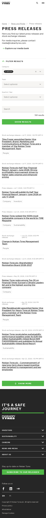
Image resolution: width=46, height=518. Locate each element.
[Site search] (37, 3)
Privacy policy (7, 506)
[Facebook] (3, 488)
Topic (4, 79)
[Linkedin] (10, 488)
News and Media (18, 24)
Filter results (14, 61)
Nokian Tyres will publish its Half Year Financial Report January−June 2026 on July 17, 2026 (21, 194)
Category (5, 67)
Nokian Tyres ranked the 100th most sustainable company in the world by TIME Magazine (23, 218)
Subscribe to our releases (23, 472)
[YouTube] (18, 488)
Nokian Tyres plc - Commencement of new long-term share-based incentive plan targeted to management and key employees (21, 366)
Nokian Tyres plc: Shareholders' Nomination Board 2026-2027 (17, 264)
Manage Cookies (8, 513)
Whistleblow (6, 509)
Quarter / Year (7, 92)
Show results (23, 122)
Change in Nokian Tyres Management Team (20, 242)
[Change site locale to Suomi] (10, 495)
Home (4, 24)
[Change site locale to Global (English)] (3, 495)
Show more (25, 383)
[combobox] (23, 72)
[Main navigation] (43, 3)
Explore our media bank (17, 48)
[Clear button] (35, 71)
